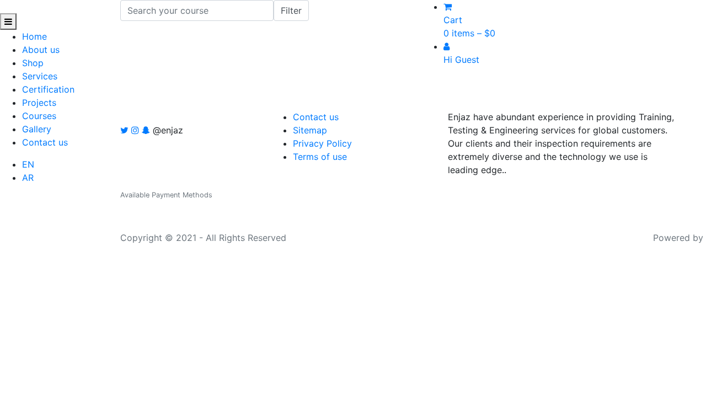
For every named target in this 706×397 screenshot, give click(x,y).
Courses (39, 115)
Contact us (45, 142)
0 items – (469, 33)
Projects (39, 102)
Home (34, 36)
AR (28, 177)
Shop (33, 62)
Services (39, 76)
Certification (48, 89)
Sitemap (310, 130)
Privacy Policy (322, 143)
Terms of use (320, 156)
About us (41, 49)
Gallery (36, 129)
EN (28, 164)
